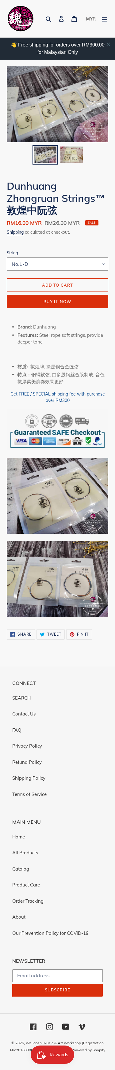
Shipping (15, 232)
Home (18, 837)
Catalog (20, 869)
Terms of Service (29, 794)
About (18, 917)
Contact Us (24, 714)
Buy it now (57, 301)
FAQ (16, 730)
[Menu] (104, 18)
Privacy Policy (27, 746)
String (12, 252)
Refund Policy (27, 762)
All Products (25, 853)
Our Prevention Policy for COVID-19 (50, 933)
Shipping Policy (28, 778)
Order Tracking (28, 901)
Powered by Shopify (88, 1050)
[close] (108, 44)
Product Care (26, 885)
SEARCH (21, 698)
